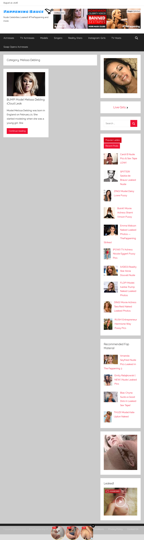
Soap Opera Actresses (16, 46)
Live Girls (119, 107)
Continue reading (17, 131)
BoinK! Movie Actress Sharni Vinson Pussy (125, 212)
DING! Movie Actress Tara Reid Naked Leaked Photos (125, 306)
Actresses (9, 37)
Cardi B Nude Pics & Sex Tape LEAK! (128, 158)
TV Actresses (27, 37)
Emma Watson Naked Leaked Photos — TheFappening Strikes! (120, 234)
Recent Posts (111, 146)
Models (44, 37)
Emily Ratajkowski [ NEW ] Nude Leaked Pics (125, 379)
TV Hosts (116, 37)
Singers (58, 37)
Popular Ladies (112, 140)
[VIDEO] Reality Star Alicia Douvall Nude (128, 271)
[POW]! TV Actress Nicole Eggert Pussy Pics (124, 253)
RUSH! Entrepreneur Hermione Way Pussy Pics (126, 323)
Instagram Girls (96, 37)
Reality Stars (75, 37)
